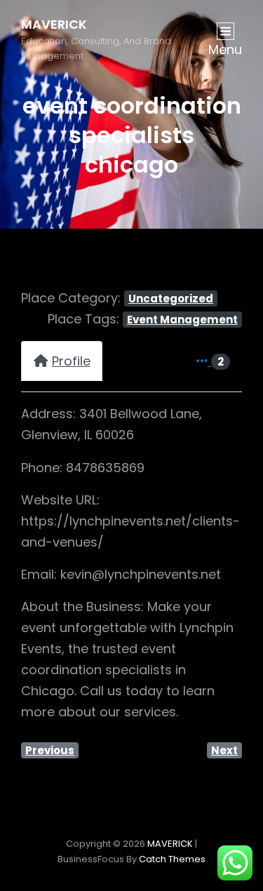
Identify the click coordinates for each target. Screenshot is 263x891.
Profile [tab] (71, 361)
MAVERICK (54, 24)
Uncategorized (170, 298)
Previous (49, 750)
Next (224, 750)
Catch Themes (172, 859)
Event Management (182, 319)
